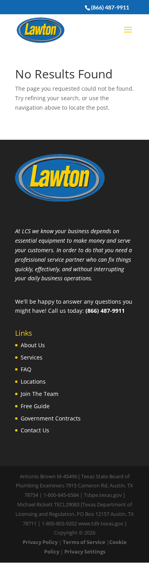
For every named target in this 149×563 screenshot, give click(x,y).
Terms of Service (84, 542)
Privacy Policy (40, 542)
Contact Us (35, 430)
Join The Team (39, 394)
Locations (33, 381)
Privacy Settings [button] (84, 551)
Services (32, 357)
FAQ (26, 369)
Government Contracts (51, 418)
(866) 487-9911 (110, 7)
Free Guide (35, 406)
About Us (33, 345)
